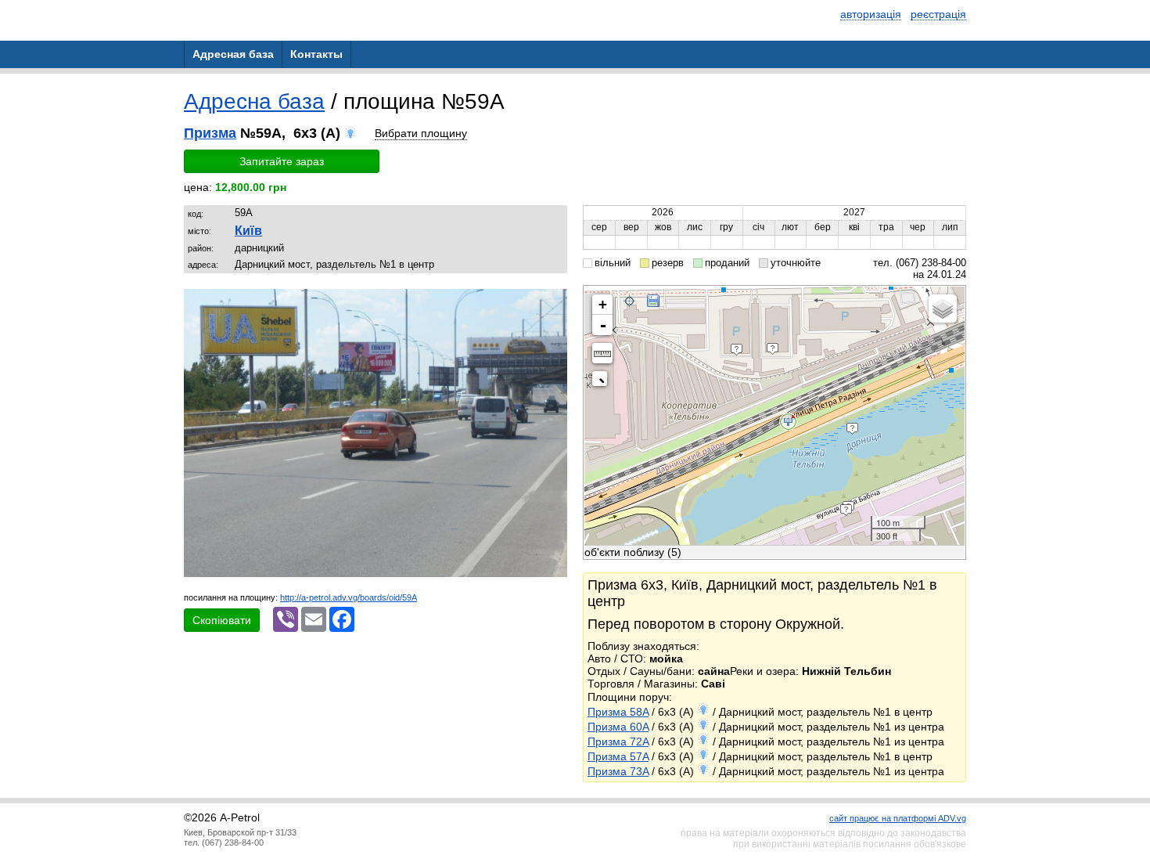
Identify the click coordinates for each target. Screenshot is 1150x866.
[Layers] (943, 308)
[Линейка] (602, 353)
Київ (248, 230)
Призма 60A (618, 726)
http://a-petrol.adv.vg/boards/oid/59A (348, 597)
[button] (553, 303)
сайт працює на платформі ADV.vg (897, 818)
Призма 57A (618, 756)
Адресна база (254, 101)
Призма (210, 133)
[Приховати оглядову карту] (602, 381)
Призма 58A (618, 711)
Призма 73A (618, 771)
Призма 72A (618, 741)
